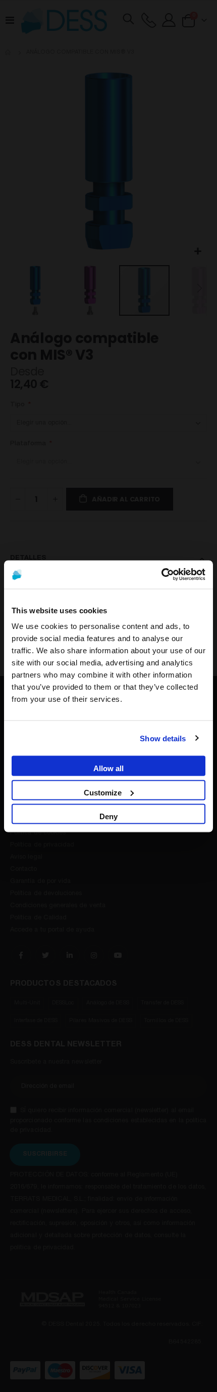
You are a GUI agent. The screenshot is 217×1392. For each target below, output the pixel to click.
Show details (163, 738)
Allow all (108, 768)
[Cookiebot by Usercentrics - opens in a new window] (161, 574)
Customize (103, 792)
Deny (108, 816)
